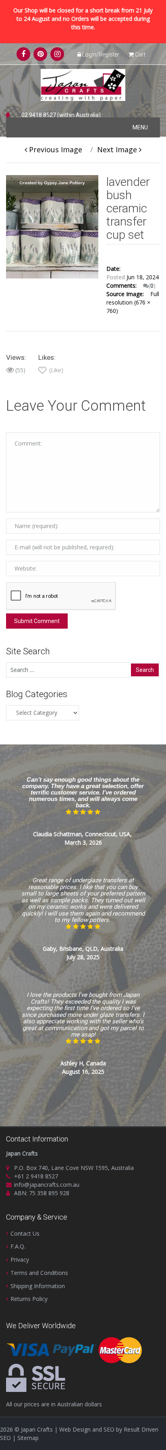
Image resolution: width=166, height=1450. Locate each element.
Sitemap (28, 1438)
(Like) (55, 370)
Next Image (118, 149)
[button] (140, 127)
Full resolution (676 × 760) (132, 302)
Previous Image (54, 149)
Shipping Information (37, 1286)
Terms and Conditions (39, 1273)
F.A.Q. (17, 1246)
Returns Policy (29, 1299)
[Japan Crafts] (83, 84)
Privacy (19, 1259)
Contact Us (24, 1233)
